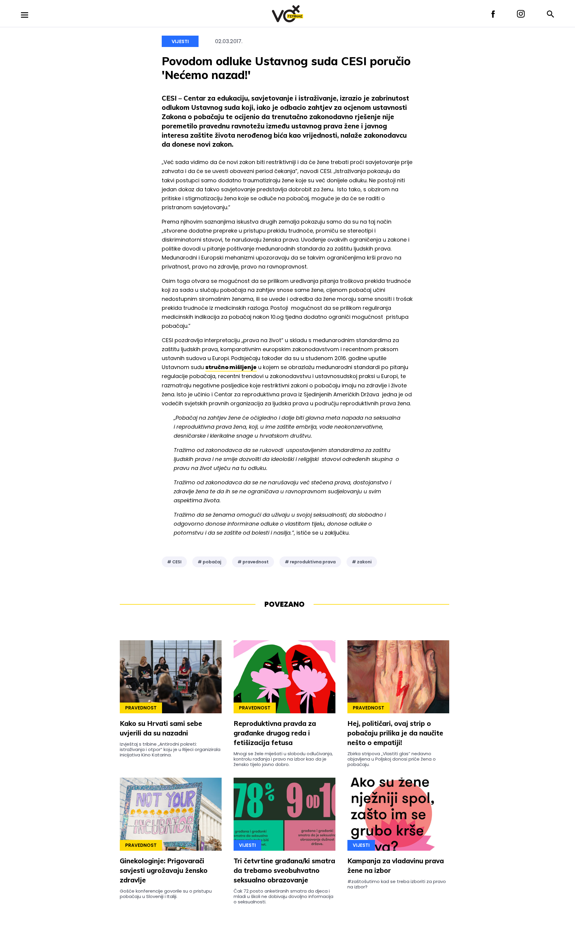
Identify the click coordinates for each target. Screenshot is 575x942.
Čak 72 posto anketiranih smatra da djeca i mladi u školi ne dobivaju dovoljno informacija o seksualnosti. (283, 896)
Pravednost (141, 708)
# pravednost (253, 562)
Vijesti (180, 41)
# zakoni (362, 562)
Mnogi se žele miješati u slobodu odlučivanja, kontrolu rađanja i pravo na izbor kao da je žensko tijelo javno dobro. (283, 759)
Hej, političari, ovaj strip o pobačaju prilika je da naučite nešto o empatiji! (395, 733)
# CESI (174, 562)
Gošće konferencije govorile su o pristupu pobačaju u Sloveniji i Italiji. (166, 893)
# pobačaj (209, 562)
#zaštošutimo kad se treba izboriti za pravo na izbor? (396, 884)
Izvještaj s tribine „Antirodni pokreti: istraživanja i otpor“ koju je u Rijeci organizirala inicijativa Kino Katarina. (170, 749)
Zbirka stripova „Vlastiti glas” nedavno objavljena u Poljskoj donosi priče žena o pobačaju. (391, 759)
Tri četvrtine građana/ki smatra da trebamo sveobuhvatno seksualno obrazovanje (284, 870)
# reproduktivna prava (310, 562)
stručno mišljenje (231, 367)
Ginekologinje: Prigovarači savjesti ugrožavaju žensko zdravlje (164, 870)
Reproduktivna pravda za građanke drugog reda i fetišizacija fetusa (275, 733)
